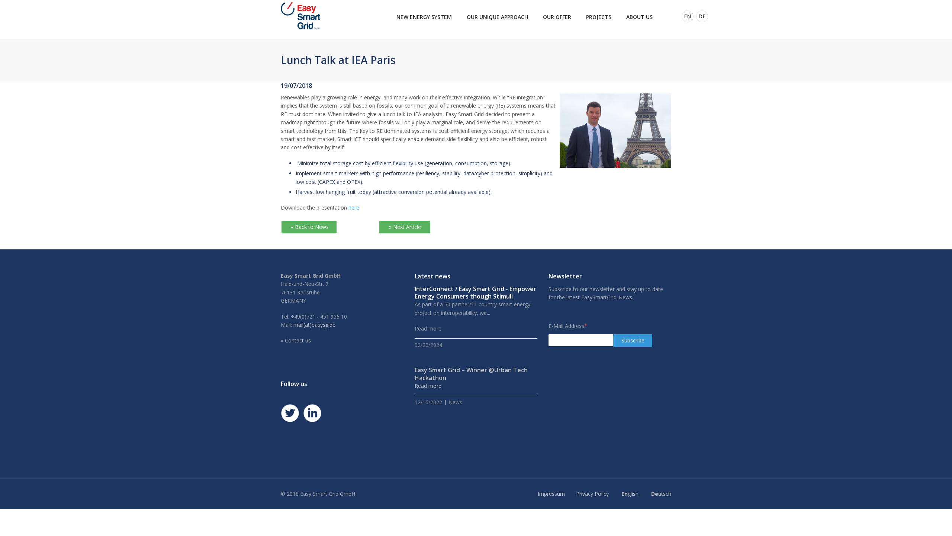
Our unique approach (497, 16)
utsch (661, 493)
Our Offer (557, 16)
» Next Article (404, 226)
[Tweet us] (290, 413)
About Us (639, 16)
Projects (598, 16)
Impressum (551, 493)
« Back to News (309, 226)
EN (687, 16)
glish (630, 493)
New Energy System (424, 16)
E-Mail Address (568, 325)
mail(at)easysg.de (314, 324)
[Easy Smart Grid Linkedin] (312, 413)
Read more (428, 385)
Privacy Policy (592, 493)
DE (701, 16)
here (353, 207)
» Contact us (296, 340)
